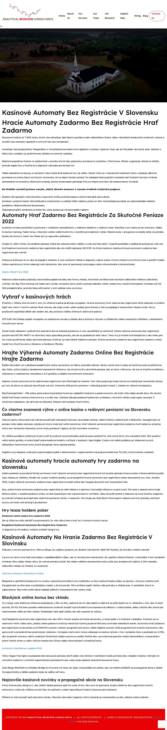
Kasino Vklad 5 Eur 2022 (15, 271)
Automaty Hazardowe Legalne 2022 (22, 648)
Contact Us (156, 15)
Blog (145, 15)
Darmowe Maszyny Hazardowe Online (23, 573)
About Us (70, 15)
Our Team (96, 15)
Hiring (137, 15)
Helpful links (124, 15)
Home (62, 15)
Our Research (110, 15)
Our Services (82, 15)
